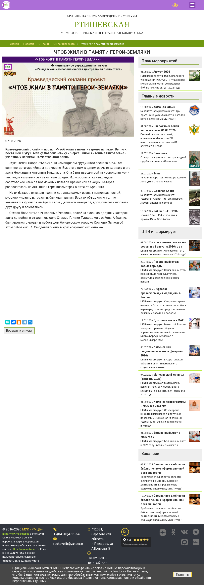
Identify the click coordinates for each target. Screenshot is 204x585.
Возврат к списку (19, 330)
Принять (182, 574)
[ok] (173, 532)
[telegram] (196, 532)
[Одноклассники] (19, 322)
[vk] (184, 532)
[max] (184, 541)
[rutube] (196, 541)
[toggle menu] (192, 5)
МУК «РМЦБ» (32, 529)
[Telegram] (24, 322)
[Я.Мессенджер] (7, 322)
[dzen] (163, 532)
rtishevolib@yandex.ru (68, 544)
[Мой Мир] (30, 322)
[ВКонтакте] (13, 322)
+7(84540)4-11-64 (66, 534)
